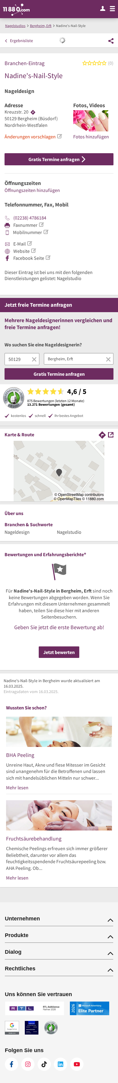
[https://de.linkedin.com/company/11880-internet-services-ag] (60, 1064)
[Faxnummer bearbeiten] (41, 225)
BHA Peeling (20, 754)
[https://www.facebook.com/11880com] (11, 1064)
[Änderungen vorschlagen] (59, 136)
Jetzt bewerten (59, 652)
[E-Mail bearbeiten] (29, 243)
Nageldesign (19, 91)
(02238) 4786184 (29, 218)
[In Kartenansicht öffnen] (110, 434)
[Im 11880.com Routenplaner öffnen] (102, 434)
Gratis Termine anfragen (54, 159)
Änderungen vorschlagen (30, 137)
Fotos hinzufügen (91, 137)
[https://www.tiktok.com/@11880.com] (44, 1064)
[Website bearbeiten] (33, 251)
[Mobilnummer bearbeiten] (46, 232)
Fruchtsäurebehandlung (33, 838)
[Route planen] (33, 112)
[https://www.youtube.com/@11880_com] (77, 1064)
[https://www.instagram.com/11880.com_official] (27, 1064)
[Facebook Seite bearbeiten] (48, 258)
